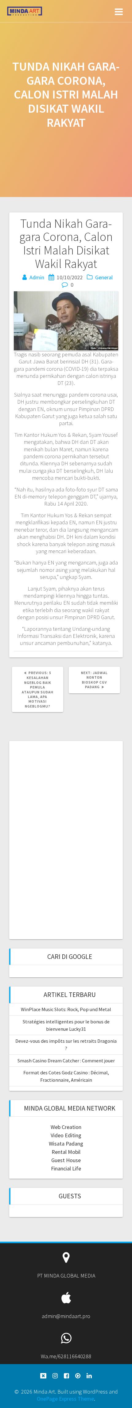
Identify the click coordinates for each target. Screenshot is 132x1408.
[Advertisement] (66, 839)
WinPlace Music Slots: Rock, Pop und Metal (66, 1009)
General (104, 277)
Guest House (66, 1160)
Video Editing (66, 1135)
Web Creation (66, 1127)
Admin (36, 277)
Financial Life (66, 1168)
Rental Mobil (66, 1151)
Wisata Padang (66, 1143)
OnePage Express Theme (65, 1398)
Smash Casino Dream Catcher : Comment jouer (66, 1060)
